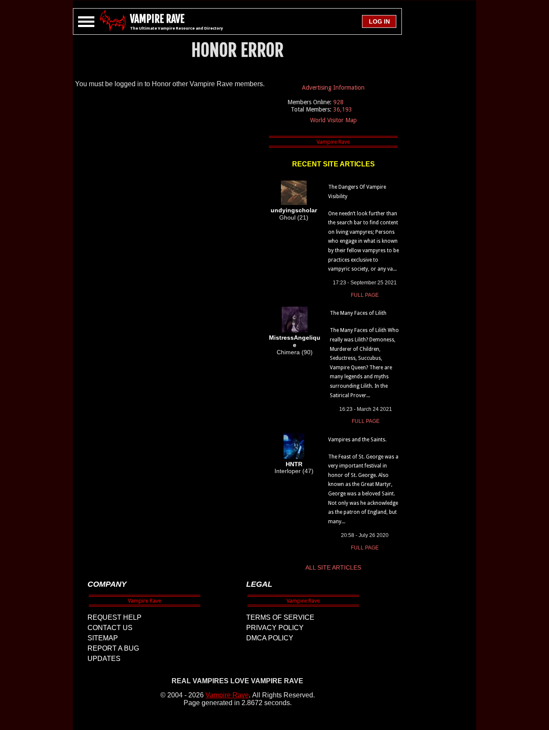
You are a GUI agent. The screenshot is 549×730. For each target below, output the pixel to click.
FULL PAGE (365, 295)
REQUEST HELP (114, 617)
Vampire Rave (227, 695)
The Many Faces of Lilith (358, 313)
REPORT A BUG (113, 648)
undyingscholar (294, 210)
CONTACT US (110, 627)
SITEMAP (102, 638)
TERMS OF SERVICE (280, 617)
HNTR (294, 464)
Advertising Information (333, 87)
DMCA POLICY (269, 638)
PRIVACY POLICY (275, 627)
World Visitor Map (333, 120)
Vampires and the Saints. (357, 440)
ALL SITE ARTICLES (333, 567)
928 (338, 102)
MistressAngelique (294, 341)
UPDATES (104, 658)
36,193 (342, 109)
